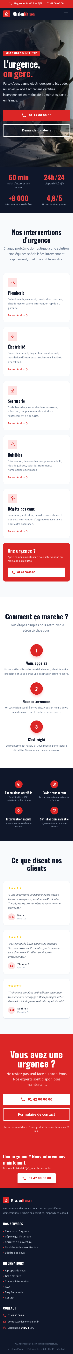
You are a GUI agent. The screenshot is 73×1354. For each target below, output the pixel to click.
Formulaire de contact (36, 1114)
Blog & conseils (14, 1292)
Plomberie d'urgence (17, 1231)
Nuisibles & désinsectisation (21, 1247)
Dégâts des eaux (15, 1253)
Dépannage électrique (18, 1237)
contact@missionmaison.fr (23, 1322)
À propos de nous (15, 1271)
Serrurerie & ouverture (18, 1242)
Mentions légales (16, 1349)
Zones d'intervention (17, 1281)
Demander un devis (36, 130)
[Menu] (66, 14)
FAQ (7, 1287)
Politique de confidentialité (40, 1349)
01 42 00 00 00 (55, 3)
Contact (9, 1298)
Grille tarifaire (13, 1276)
